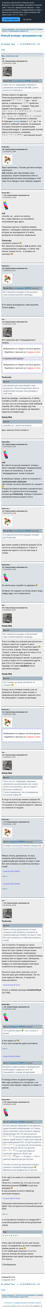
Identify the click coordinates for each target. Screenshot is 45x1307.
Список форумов (8, 1295)
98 (34, 44)
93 (23, 44)
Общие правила (35, 1303)
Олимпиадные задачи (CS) (18, 1297)
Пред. (13, 44)
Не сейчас (27, 19)
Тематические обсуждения (25, 1295)
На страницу (5, 44)
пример (16, 121)
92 (21, 44)
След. (3, 50)
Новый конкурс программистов (21, 35)
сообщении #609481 (22, 81)
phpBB (13, 1306)
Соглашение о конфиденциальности (16, 1303)
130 (38, 44)
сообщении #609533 (16, 1027)
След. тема (14, 56)
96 (30, 44)
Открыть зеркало (11, 19)
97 (32, 44)
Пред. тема (5, 56)
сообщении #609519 (22, 288)
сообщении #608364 (16, 1122)
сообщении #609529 (22, 531)
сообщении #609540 (16, 842)
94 (26, 44)
